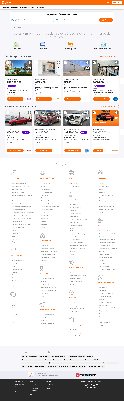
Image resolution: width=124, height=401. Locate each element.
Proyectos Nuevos (18, 242)
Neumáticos (45, 218)
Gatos (101, 189)
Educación (43, 273)
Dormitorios (16, 275)
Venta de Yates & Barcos (49, 257)
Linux (72, 228)
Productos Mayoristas (106, 293)
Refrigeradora (74, 251)
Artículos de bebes (47, 315)
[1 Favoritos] (7, 62)
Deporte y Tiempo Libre (78, 306)
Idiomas (43, 282)
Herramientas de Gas (106, 246)
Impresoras (74, 222)
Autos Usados (45, 183)
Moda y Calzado (17, 314)
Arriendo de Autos (47, 192)
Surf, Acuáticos (75, 312)
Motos (43, 186)
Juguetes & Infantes (47, 309)
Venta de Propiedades (19, 183)
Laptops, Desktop (76, 225)
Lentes (14, 311)
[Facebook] (85, 385)
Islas (13, 236)
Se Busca (44, 224)
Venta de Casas (17, 189)
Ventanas (15, 284)
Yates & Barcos (45, 240)
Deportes (72, 298)
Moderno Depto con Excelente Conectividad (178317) (87, 363)
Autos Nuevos (45, 189)
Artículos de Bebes (18, 260)
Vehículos (14, 7)
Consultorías (103, 305)
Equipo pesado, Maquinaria (50, 207)
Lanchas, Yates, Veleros (49, 254)
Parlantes (73, 231)
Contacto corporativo (18, 392)
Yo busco (44, 260)
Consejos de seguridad (106, 7)
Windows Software (76, 243)
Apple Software (75, 207)
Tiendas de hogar (18, 281)
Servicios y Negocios (106, 282)
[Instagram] (88, 385)
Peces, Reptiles (104, 201)
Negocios (15, 239)
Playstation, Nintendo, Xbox (79, 234)
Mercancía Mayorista (77, 325)
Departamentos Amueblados (21, 218)
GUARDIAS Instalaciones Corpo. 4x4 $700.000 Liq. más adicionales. (44, 356)
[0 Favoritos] (36, 62)
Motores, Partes (46, 215)
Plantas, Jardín (17, 269)
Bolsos (14, 305)
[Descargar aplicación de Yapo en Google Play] (92, 375)
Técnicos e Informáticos (49, 287)
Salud (101, 320)
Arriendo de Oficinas (19, 210)
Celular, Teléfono (75, 213)
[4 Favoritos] (7, 112)
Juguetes (44, 320)
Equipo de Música (47, 210)
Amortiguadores (46, 198)
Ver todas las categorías (49, 385)
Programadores (104, 311)
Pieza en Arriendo (18, 227)
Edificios (15, 230)
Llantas (43, 221)
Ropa (13, 323)
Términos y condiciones (33, 385)
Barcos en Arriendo (47, 249)
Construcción (103, 226)
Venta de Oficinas (18, 192)
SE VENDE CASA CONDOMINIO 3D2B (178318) (36, 363)
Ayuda (17, 386)
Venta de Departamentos (20, 186)
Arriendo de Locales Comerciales (23, 213)
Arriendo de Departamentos (21, 207)
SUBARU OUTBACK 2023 (96, 366)
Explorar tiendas (94, 7)
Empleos (72, 178)
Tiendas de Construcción (107, 269)
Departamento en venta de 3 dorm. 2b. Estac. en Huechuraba (41, 360)
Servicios (102, 260)
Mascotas (102, 178)
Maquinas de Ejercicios (77, 309)
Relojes (14, 320)
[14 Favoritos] (65, 62)
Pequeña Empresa (105, 296)
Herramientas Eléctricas (107, 240)
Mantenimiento (104, 266)
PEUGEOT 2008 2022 (60, 363)
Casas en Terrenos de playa (21, 224)
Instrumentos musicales (78, 276)
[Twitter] (91, 385)
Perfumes (15, 317)
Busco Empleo (75, 186)
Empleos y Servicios (27, 7)
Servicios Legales (104, 323)
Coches (43, 317)
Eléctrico (102, 251)
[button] (29, 68)
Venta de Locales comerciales (22, 195)
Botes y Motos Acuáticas (49, 251)
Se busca (15, 278)
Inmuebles (5, 7)
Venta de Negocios (105, 302)
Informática (74, 216)
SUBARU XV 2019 (112, 363)
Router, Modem (75, 237)
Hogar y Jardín (16, 255)
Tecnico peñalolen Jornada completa (81, 356)
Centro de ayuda (117, 7)
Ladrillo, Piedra (104, 254)
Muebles (15, 272)
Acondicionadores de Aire (79, 246)
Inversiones (103, 287)
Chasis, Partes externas (49, 204)
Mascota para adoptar (106, 207)
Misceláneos (103, 237)
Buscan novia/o (104, 198)
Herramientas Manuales (107, 243)
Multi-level (102, 290)
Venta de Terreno (18, 198)
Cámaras (73, 210)
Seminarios (44, 293)
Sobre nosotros (19, 384)
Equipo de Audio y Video (78, 219)
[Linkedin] (94, 385)
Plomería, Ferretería (105, 257)
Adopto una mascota (106, 210)
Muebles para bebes (48, 323)
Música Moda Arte (76, 268)
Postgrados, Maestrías (48, 290)
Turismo (101, 326)
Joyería (14, 308)
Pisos (13, 266)
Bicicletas (73, 303)
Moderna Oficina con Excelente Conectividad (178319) (81, 360)
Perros (101, 204)
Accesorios (45, 195)
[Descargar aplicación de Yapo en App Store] (84, 375)
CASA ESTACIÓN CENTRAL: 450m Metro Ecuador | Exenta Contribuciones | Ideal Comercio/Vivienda (54, 366)
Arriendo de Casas (18, 204)
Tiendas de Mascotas (106, 195)
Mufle (43, 213)
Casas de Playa (17, 221)
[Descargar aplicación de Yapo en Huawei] (78, 375)
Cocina (14, 263)
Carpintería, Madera (105, 231)
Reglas (31, 394)
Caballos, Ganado (105, 186)
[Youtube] (96, 385)
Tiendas (48, 388)
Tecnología (73, 199)
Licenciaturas (45, 284)
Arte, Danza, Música (47, 279)
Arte (71, 273)
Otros (14, 287)
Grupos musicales (76, 282)
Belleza (13, 300)
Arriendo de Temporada (20, 215)
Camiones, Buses (46, 201)
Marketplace (40, 7)
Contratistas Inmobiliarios (107, 234)
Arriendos (15, 201)
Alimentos (102, 183)
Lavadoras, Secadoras (77, 249)
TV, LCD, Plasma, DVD (77, 240)
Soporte (17, 389)
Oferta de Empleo (76, 183)
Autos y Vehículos (46, 178)
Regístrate (18, 395)
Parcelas (15, 233)
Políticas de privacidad (36, 388)
